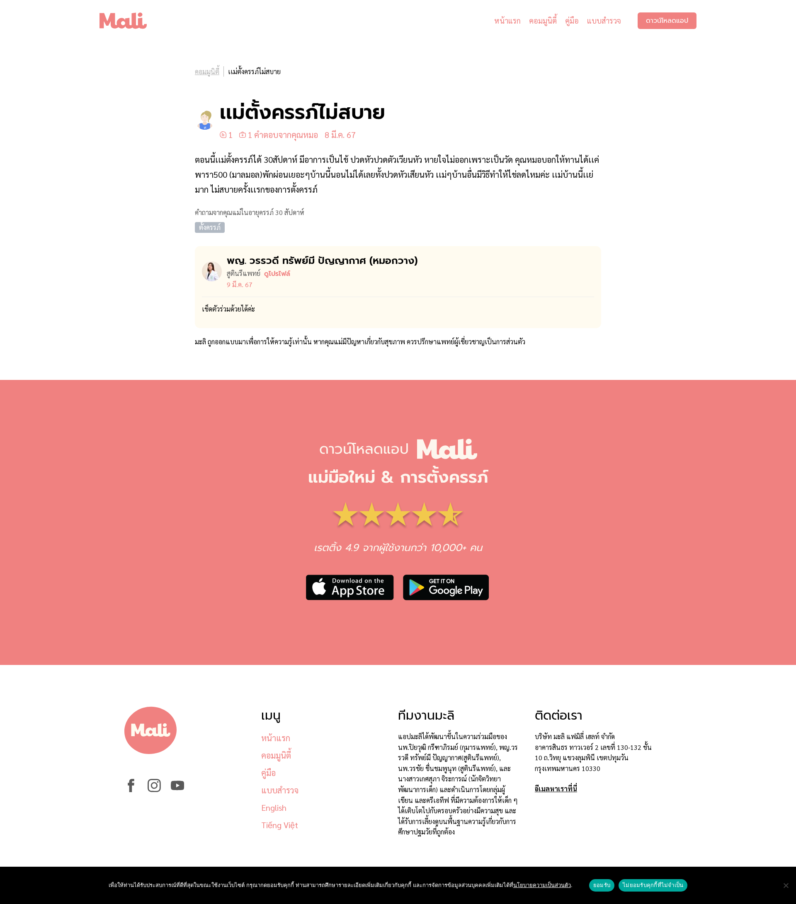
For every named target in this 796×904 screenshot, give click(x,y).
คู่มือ (572, 20)
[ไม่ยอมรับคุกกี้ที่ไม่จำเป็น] (785, 885)
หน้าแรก (507, 20)
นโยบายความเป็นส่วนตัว (542, 885)
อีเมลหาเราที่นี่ (556, 788)
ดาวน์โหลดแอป (667, 21)
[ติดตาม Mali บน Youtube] (177, 789)
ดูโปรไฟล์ (277, 274)
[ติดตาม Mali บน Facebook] (131, 789)
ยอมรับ (601, 885)
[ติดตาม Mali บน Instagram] (154, 789)
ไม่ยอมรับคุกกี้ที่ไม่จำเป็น (653, 885)
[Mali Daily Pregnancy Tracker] (129, 20)
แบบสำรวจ (604, 20)
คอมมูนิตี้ (543, 20)
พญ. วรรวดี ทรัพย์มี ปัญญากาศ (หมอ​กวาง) (322, 260)
